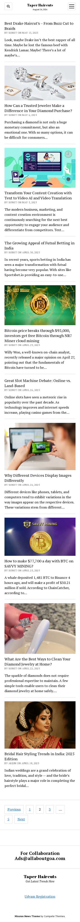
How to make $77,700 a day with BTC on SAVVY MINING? (38, 563)
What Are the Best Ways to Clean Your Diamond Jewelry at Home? (37, 661)
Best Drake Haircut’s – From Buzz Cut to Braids (38, 26)
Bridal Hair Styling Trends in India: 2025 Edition (39, 756)
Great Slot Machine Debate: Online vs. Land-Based (37, 383)
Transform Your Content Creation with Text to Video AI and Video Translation (38, 195)
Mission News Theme (27, 916)
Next (21, 819)
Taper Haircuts (40, 5)
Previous (14, 809)
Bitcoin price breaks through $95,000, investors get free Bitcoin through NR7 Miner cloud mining (38, 335)
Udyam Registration (40, 896)
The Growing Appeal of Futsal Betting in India (39, 245)
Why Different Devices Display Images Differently (37, 478)
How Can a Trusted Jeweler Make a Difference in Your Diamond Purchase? (38, 108)
